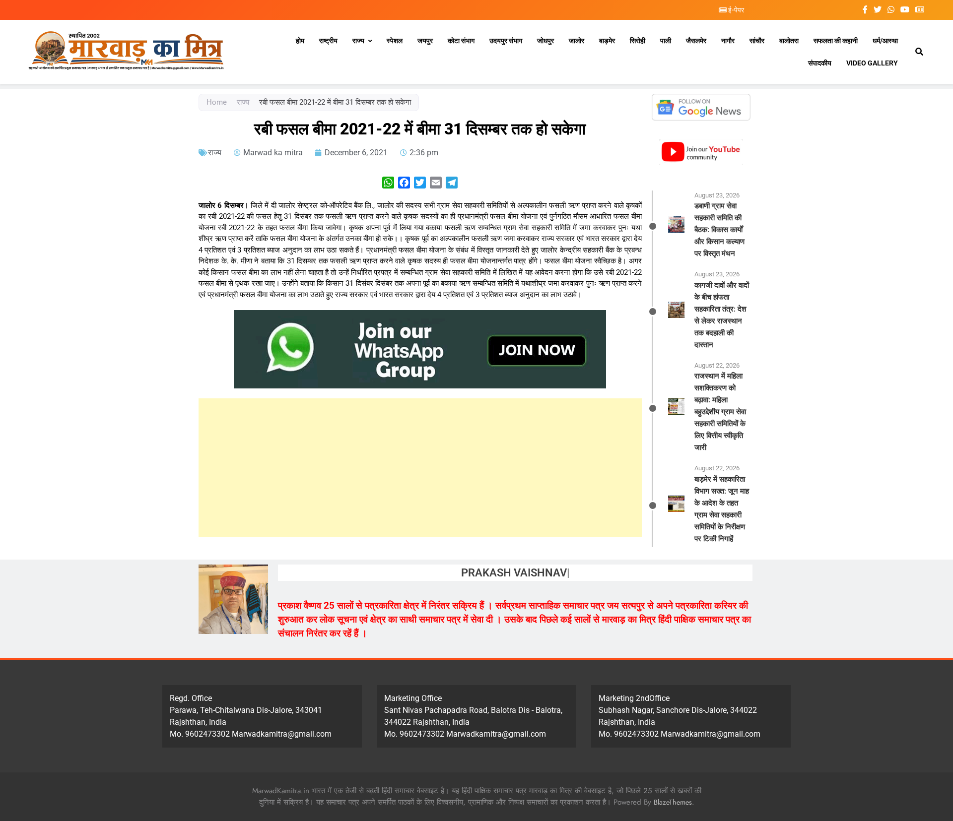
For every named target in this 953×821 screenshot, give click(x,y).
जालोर (576, 41)
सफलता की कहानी (836, 41)
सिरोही (637, 41)
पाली (665, 41)
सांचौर (756, 41)
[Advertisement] (420, 467)
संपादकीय (819, 63)
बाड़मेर (607, 41)
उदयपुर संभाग (505, 41)
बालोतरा (789, 41)
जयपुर (425, 41)
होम (300, 41)
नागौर (728, 41)
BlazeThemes (673, 802)
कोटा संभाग (461, 41)
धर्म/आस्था (885, 41)
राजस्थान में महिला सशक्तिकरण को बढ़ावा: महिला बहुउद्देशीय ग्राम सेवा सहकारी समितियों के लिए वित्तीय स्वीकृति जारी (720, 412)
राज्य (358, 41)
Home (216, 102)
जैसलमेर (696, 41)
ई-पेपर (735, 10)
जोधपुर (545, 41)
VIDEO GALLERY (872, 63)
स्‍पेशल (395, 41)
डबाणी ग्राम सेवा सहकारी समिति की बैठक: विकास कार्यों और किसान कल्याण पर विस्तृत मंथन (719, 229)
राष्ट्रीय (328, 41)
